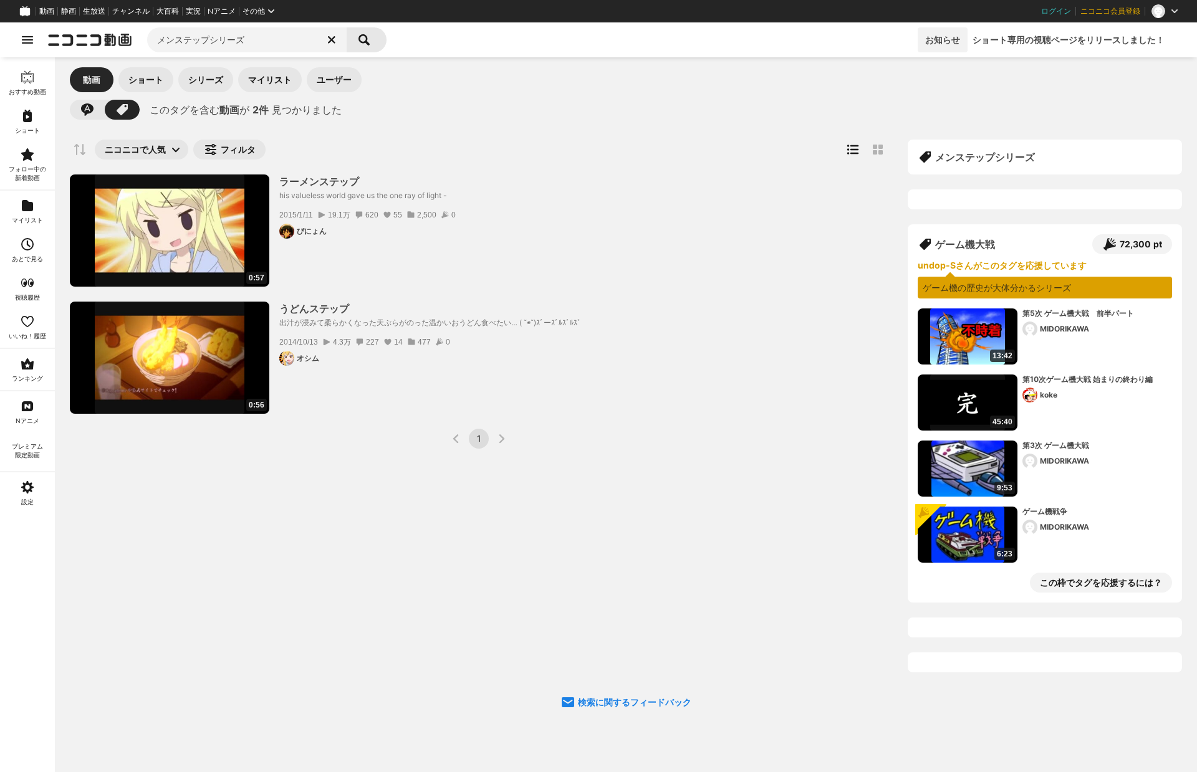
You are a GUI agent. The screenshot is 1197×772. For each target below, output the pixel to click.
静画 (68, 11)
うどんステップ (314, 308)
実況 (193, 11)
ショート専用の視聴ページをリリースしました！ (1069, 39)
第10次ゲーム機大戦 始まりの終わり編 (1087, 379)
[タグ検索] (122, 110)
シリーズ (205, 79)
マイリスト (270, 79)
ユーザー (334, 79)
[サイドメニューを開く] (27, 39)
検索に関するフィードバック (634, 702)
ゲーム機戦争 (1044, 511)
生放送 (94, 11)
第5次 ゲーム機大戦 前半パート (1078, 313)
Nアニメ (222, 11)
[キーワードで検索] (87, 110)
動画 (46, 11)
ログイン (1056, 11)
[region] (27, 414)
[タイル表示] (878, 150)
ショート (145, 79)
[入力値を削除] (332, 40)
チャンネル (131, 11)
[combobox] (247, 39)
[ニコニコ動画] (89, 40)
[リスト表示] (853, 150)
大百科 (167, 11)
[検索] (367, 39)
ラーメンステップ (319, 181)
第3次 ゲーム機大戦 (1055, 445)
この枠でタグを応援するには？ (1101, 582)
